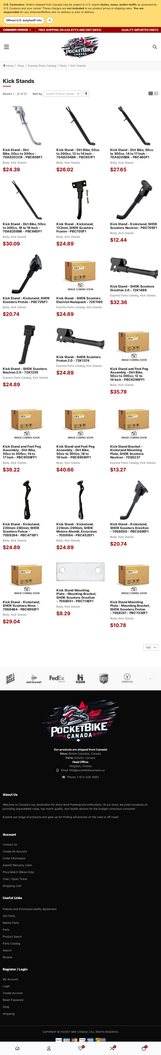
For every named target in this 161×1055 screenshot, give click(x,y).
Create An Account (15, 851)
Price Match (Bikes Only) (18, 872)
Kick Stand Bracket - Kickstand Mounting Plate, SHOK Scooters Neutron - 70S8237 (127, 452)
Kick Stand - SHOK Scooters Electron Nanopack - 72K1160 (79, 300)
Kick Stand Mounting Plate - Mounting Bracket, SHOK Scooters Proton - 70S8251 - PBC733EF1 (130, 607)
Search (7, 950)
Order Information (14, 858)
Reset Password (13, 1000)
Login (6, 986)
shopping (9, 1013)
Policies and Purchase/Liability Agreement (30, 909)
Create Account (13, 993)
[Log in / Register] (48, 1048)
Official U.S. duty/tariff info (24, 20)
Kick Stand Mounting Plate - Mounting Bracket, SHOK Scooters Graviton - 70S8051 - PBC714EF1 (76, 595)
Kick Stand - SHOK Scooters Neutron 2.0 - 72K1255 (25, 370)
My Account (10, 979)
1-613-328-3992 (88, 777)
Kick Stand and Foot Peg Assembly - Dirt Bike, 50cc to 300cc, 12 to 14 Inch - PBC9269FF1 (129, 374)
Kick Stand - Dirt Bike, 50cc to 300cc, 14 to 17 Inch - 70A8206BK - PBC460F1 (131, 153)
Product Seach (12, 936)
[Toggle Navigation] (6, 47)
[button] (154, 47)
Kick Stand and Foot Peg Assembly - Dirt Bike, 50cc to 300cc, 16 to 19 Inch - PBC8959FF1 (75, 452)
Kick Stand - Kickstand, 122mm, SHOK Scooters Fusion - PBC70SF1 (74, 227)
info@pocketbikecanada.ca (87, 770)
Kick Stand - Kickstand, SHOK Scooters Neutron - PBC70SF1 (133, 226)
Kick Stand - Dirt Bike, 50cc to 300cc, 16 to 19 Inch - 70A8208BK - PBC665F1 (24, 227)
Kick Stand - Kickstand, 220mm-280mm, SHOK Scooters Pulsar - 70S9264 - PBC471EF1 (21, 529)
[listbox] (62, 93)
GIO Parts (9, 916)
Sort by (37, 93)
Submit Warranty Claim (17, 865)
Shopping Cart (12, 885)
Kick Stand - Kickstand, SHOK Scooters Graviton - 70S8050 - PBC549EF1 (129, 527)
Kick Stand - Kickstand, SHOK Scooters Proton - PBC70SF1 (26, 300)
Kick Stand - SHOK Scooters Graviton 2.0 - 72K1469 (132, 288)
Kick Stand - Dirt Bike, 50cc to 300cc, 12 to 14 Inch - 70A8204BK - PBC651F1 (78, 153)
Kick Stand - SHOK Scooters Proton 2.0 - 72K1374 (78, 358)
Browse (7, 957)
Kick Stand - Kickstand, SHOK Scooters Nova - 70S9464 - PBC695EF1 (21, 605)
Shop (6, 1006)
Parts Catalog (11, 943)
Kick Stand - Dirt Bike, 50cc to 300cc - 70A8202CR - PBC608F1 (22, 153)
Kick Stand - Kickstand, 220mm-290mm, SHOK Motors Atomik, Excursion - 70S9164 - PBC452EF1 (76, 529)
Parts (6, 929)
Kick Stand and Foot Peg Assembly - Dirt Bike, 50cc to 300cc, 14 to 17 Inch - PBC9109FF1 (22, 452)
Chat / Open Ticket (15, 879)
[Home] (17, 1048)
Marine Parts (11, 922)
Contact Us (10, 844)
